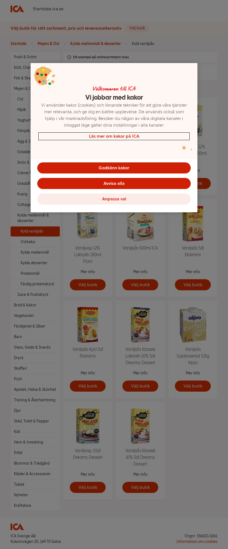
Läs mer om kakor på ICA (114, 136)
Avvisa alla (114, 183)
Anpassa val (114, 199)
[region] (114, 137)
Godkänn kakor (114, 167)
